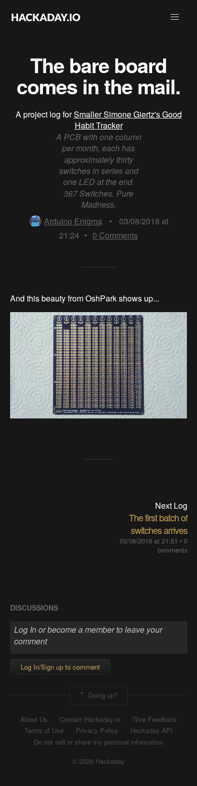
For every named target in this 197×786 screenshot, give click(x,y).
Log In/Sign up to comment (60, 667)
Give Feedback (154, 719)
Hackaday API (151, 730)
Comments (115, 235)
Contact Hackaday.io (90, 719)
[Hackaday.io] (46, 17)
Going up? (102, 694)
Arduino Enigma (73, 221)
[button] (175, 17)
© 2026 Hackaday (98, 761)
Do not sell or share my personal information (98, 742)
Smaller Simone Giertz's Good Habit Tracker (128, 119)
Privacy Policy (97, 730)
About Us (33, 719)
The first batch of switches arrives (158, 523)
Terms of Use (44, 730)
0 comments (172, 545)
